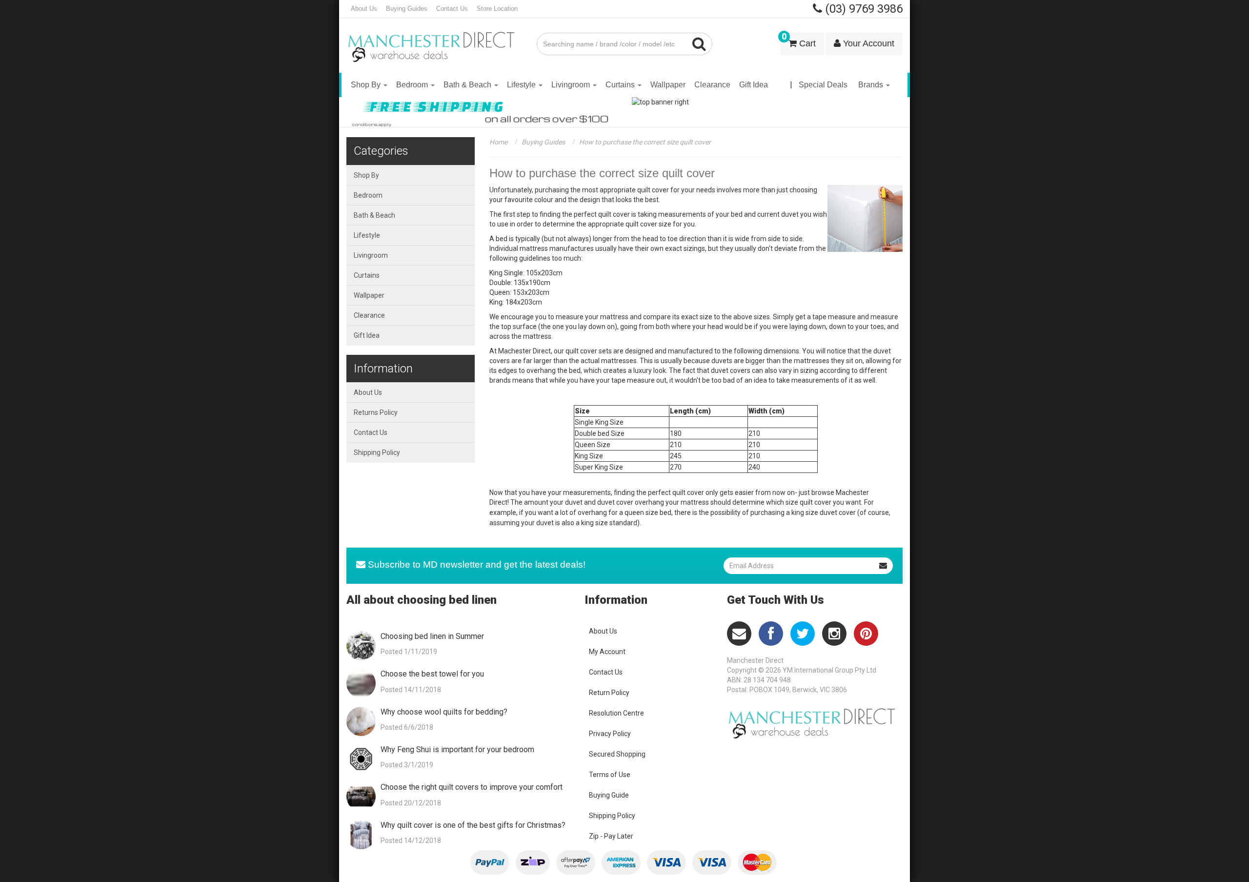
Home (498, 142)
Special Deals (823, 85)
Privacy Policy (610, 734)
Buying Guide (609, 795)
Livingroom (571, 85)
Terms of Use (609, 775)
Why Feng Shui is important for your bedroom (457, 749)
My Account (607, 652)
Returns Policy (376, 412)
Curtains (621, 85)
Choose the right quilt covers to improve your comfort (472, 787)
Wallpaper (667, 85)
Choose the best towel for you (432, 673)
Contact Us (452, 8)
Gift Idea (753, 85)
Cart (799, 40)
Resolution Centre (616, 713)
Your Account (867, 43)
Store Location (497, 8)
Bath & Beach (468, 85)
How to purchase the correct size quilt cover (645, 142)
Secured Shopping (617, 754)
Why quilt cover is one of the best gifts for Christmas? (473, 825)
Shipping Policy (377, 452)
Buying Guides (406, 8)
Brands (871, 85)
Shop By (367, 85)
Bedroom (413, 85)
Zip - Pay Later (611, 836)
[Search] (699, 44)
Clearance (712, 85)
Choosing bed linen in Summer (432, 636)
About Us (364, 8)
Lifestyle (522, 85)
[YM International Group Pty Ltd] (434, 40)
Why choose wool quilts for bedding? (444, 712)
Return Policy (609, 693)
